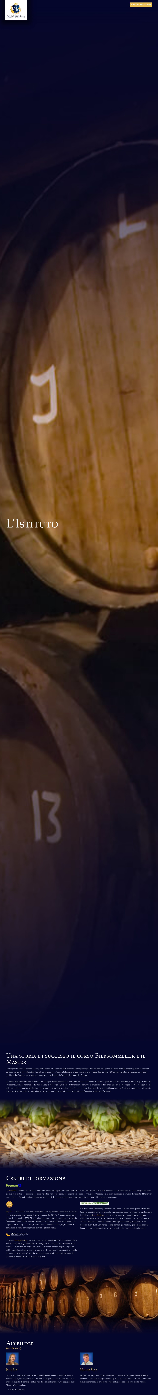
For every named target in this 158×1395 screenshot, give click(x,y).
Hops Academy (98, 1215)
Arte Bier (9, 1212)
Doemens (12, 1191)
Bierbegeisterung (20, 1240)
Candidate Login (141, 4)
